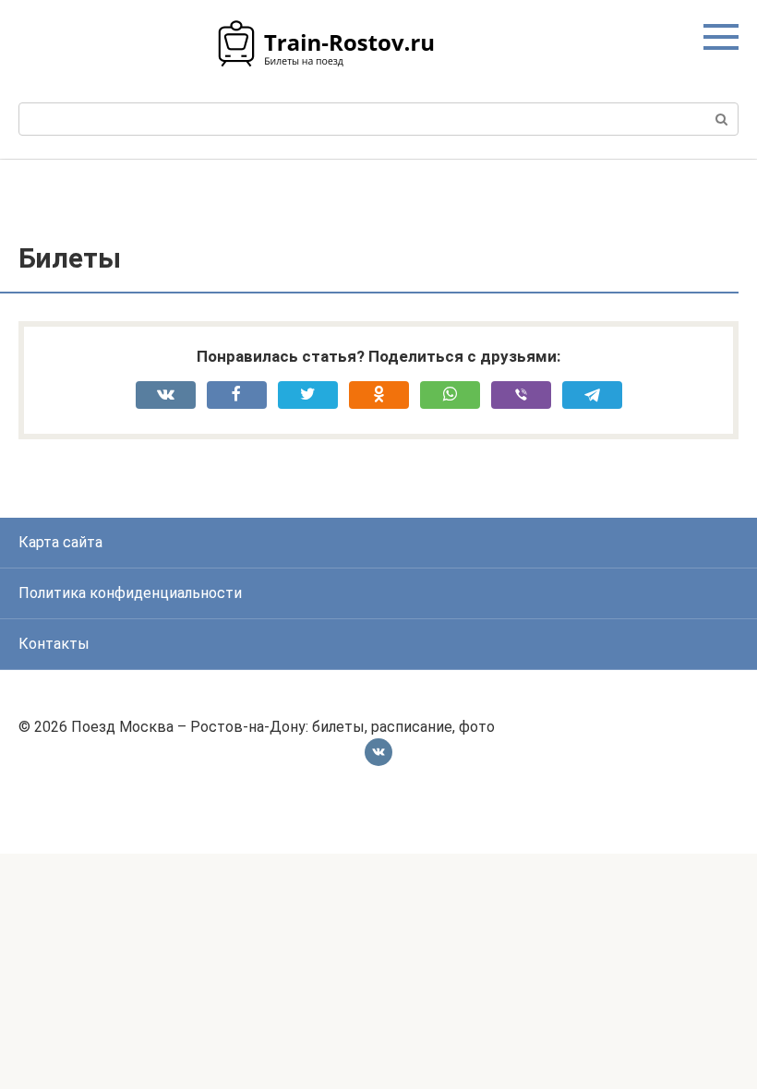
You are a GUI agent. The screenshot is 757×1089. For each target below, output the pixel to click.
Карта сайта (60, 542)
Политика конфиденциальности (130, 593)
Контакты (54, 643)
